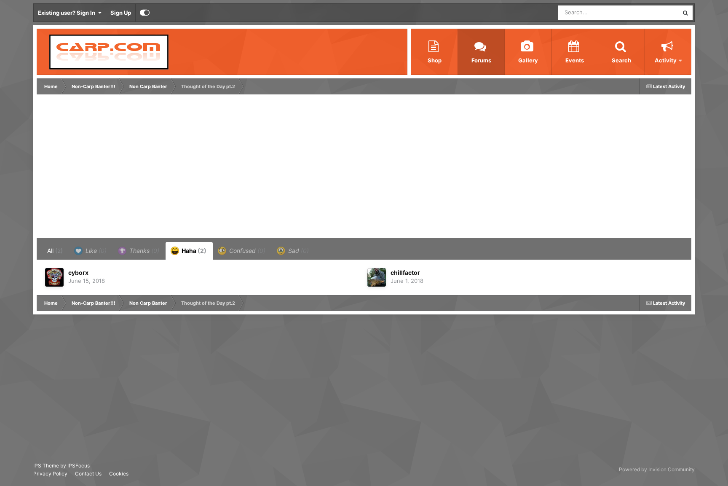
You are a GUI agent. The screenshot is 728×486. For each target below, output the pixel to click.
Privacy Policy (50, 473)
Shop (435, 60)
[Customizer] (145, 12)
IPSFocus (78, 465)
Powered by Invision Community (657, 469)
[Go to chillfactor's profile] (376, 277)
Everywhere (653, 12)
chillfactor (405, 272)
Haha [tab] (193, 250)
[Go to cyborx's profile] (54, 277)
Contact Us (88, 473)
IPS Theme (46, 465)
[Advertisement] (192, 168)
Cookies (118, 473)
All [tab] (55, 250)
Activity (666, 60)
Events (574, 60)
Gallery (528, 60)
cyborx (78, 272)
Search (621, 60)
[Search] (685, 12)
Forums (481, 60)
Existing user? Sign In (68, 12)
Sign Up (120, 12)
